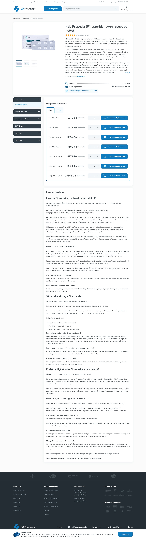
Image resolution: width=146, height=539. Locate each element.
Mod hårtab (25, 19)
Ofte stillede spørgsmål (27, 2)
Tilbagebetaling (49, 494)
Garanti (46, 510)
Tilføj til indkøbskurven (116, 118)
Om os (15, 2)
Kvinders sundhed (19, 494)
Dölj (126, 72)
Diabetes (16, 502)
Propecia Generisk (21, 105)
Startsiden (16, 19)
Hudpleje (16, 506)
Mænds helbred (18, 490)
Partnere (47, 514)
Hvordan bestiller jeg (52, 2)
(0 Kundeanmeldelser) (83, 35)
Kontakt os (40, 2)
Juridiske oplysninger (51, 506)
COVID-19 (17, 498)
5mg (59, 110)
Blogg (64, 2)
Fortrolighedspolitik (50, 502)
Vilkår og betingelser (51, 498)
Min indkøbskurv (127, 10)
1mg (50, 110)
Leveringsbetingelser (51, 490)
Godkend (125, 534)
